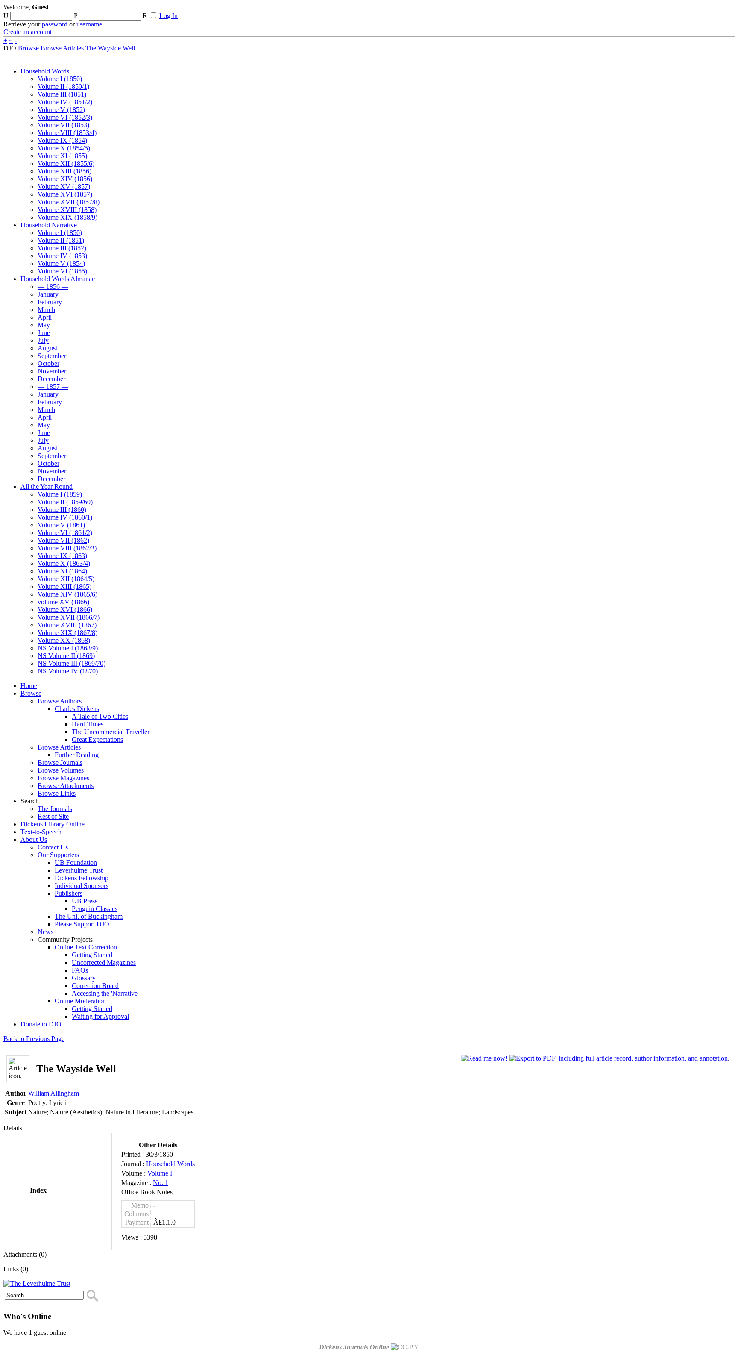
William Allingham (53, 1093)
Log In (168, 15)
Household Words (170, 1163)
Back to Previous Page (33, 1038)
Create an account (27, 31)
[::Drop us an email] (296, 10)
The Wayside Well (110, 48)
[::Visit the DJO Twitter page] (280, 10)
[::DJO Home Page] (32, 17)
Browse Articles (62, 48)
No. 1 (160, 1182)
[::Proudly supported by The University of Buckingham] (690, 10)
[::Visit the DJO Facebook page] (266, 10)
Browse (28, 48)
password (54, 24)
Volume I (159, 1173)
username (89, 24)
